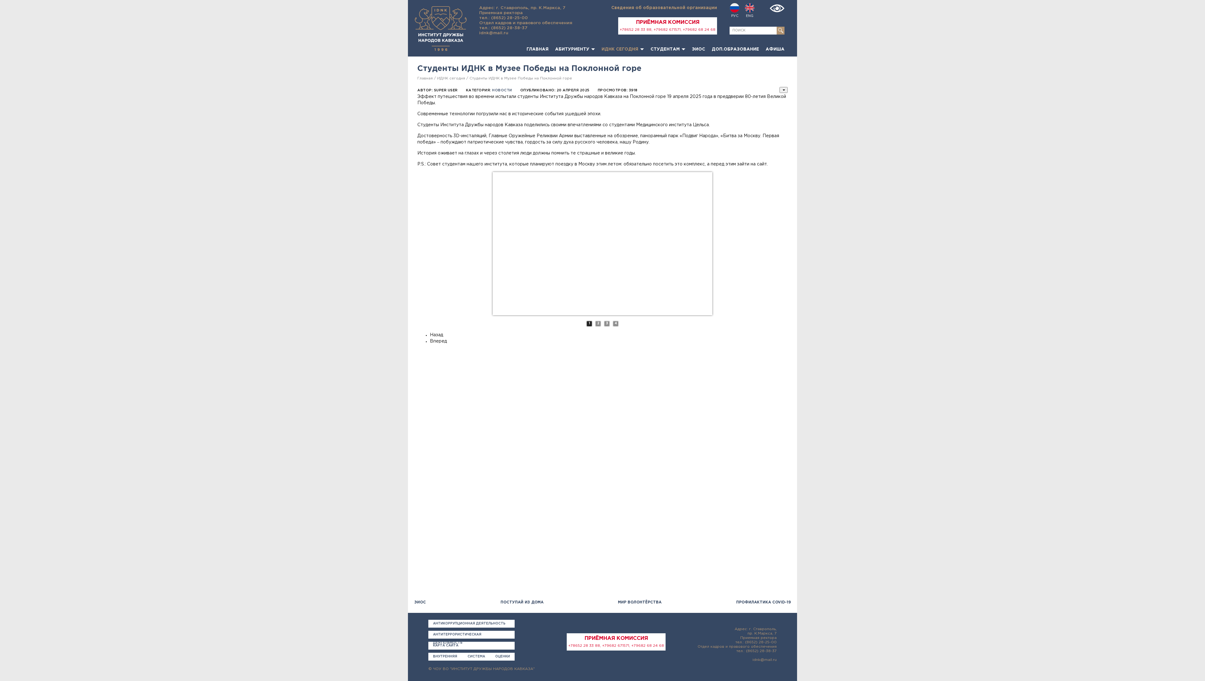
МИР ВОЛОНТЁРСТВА (639, 602)
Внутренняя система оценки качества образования (471, 658)
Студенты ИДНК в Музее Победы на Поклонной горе (520, 78)
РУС (734, 16)
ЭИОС (698, 49)
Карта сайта (445, 645)
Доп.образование (735, 49)
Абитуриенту (572, 49)
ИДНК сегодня (620, 49)
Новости (502, 90)
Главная (538, 49)
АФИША (775, 49)
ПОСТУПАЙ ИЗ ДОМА (522, 602)
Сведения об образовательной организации (664, 8)
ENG (749, 16)
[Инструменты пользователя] (783, 90)
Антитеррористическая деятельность (457, 636)
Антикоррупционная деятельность (469, 623)
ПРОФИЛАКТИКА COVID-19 (763, 602)
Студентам (665, 49)
